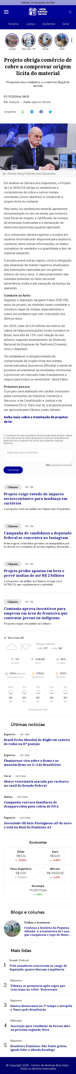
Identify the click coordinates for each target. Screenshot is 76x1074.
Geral (66, 24)
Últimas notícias (28, 724)
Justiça (30, 24)
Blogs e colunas (28, 912)
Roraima (13, 24)
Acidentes (48, 24)
